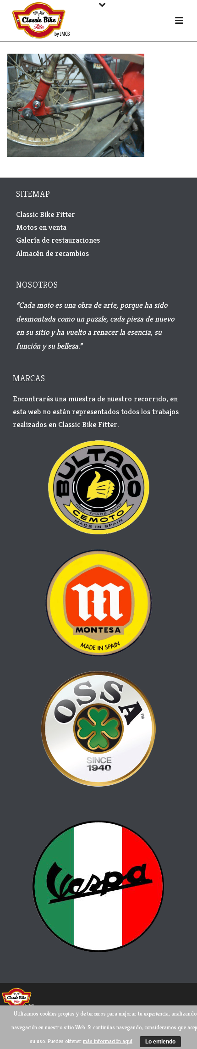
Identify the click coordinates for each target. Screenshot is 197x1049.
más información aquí (107, 1041)
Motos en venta (41, 227)
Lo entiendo (160, 1041)
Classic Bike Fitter (45, 214)
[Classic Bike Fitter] (17, 997)
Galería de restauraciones (58, 240)
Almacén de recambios (52, 253)
